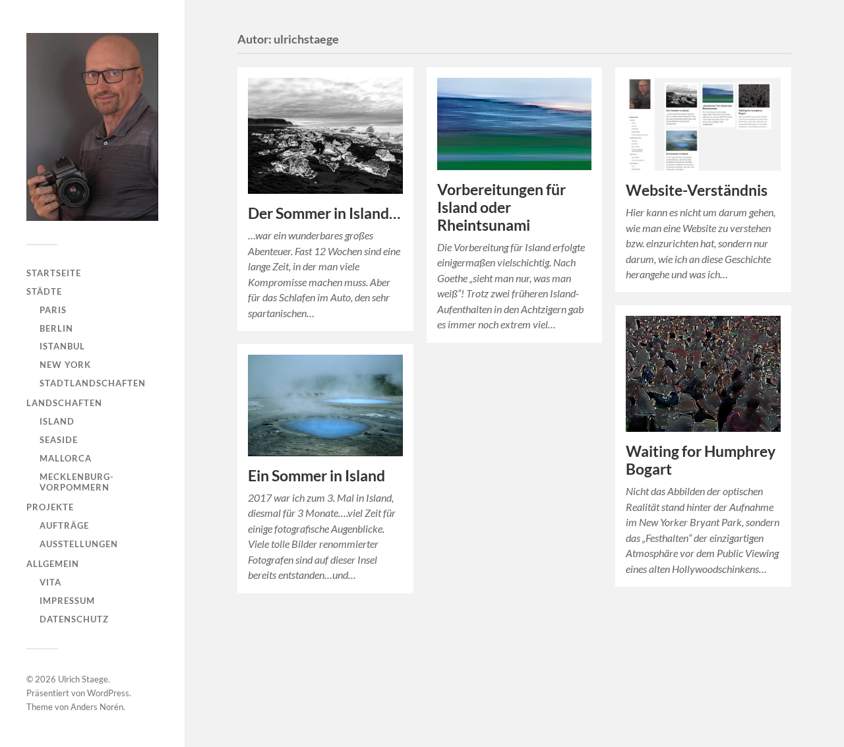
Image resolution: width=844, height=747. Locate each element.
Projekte (50, 507)
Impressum (67, 600)
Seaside (59, 439)
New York (65, 364)
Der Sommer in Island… (324, 213)
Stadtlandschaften (93, 383)
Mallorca (66, 458)
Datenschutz (74, 619)
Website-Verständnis (697, 190)
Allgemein (52, 563)
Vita (50, 582)
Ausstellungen (79, 544)
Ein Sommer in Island (316, 476)
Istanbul (62, 346)
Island (57, 421)
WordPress (108, 693)
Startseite (53, 273)
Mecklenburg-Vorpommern (77, 482)
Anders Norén (97, 707)
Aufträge (64, 525)
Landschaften (64, 403)
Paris (53, 310)
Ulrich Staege (83, 679)
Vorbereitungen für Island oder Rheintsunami (501, 207)
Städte (44, 291)
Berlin (56, 328)
